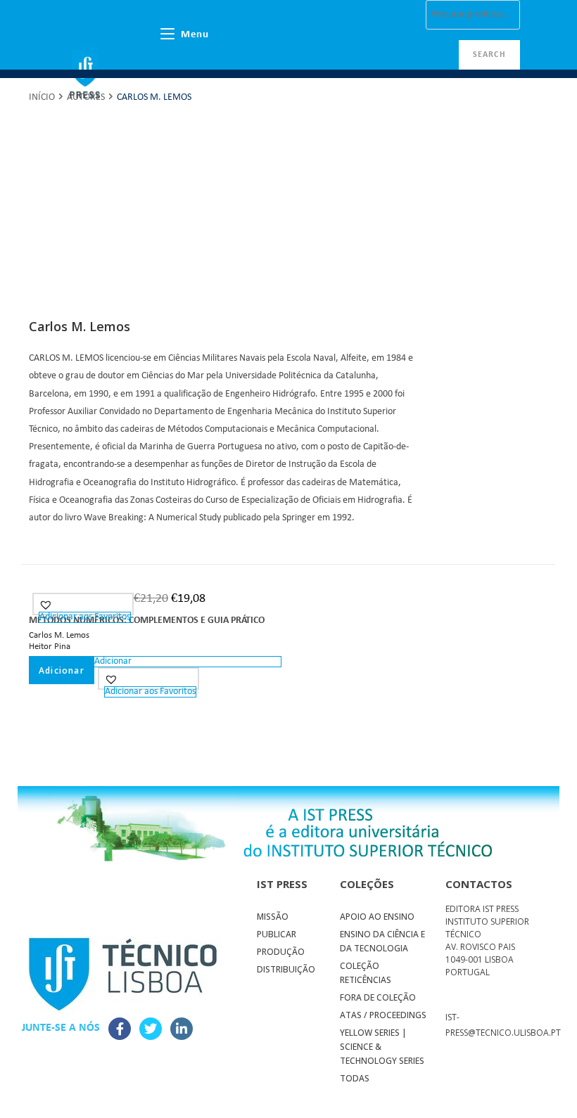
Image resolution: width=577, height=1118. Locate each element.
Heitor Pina (49, 646)
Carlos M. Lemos (59, 635)
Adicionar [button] (61, 670)
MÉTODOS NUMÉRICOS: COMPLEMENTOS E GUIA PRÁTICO (147, 620)
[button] (47, 605)
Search (489, 55)
